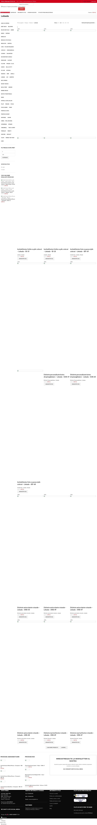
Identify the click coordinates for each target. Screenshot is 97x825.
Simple (22, 254)
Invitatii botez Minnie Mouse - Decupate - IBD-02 (12, 766)
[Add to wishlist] (27, 246)
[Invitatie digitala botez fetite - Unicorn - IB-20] (27, 781)
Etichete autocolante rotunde (23, 613)
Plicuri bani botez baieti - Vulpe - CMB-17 (35, 765)
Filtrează (5, 157)
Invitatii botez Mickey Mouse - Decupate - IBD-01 (11, 777)
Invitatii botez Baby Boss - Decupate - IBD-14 (11, 786)
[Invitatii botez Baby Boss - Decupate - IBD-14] (3, 783)
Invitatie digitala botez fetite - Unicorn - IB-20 (36, 785)
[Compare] (19, 246)
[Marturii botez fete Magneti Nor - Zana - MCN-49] (27, 771)
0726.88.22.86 (12, 1)
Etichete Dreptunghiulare (49, 380)
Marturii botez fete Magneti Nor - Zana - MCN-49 (35, 775)
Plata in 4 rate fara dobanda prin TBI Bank (28, 1)
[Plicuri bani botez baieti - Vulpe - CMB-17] (27, 762)
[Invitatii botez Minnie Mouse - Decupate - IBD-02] (3, 762)
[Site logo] (9, 6)
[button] (22, 258)
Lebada (19, 254)
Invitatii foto (72, 254)
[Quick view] (23, 246)
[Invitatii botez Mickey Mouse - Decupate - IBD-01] (3, 772)
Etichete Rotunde (48, 738)
